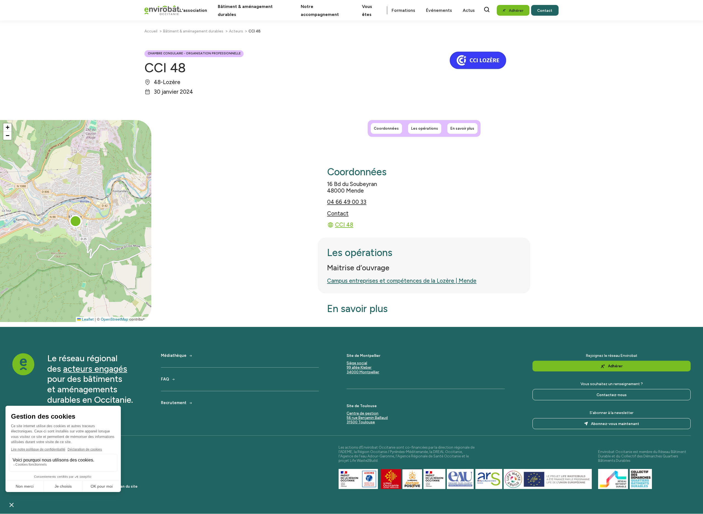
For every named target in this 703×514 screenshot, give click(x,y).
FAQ (165, 379)
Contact (337, 213)
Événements (439, 10)
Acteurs (236, 31)
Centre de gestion (362, 413)
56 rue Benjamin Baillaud (367, 417)
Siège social (357, 363)
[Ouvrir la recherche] (486, 9)
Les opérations (424, 128)
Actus (469, 10)
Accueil (150, 31)
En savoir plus (462, 128)
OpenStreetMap (114, 319)
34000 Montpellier (363, 372)
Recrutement (173, 403)
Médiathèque (173, 355)
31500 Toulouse (361, 422)
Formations (403, 10)
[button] (75, 221)
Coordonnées (386, 128)
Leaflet (87, 319)
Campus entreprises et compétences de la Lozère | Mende (401, 280)
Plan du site (127, 486)
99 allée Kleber (359, 367)
